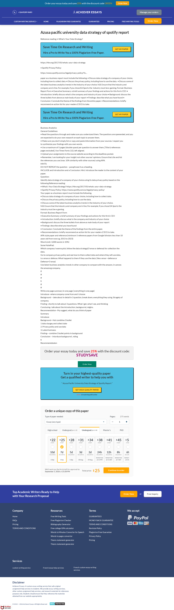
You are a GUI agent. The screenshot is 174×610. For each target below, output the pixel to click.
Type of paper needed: (54, 416)
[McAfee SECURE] (6, 607)
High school (52, 430)
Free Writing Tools (130, 22)
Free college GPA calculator (62, 528)
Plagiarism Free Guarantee (68, 22)
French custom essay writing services (85, 568)
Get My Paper (121, 49)
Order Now (153, 21)
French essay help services (53, 568)
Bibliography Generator (61, 524)
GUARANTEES (94, 22)
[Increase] (126, 421)
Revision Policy (95, 528)
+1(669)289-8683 (25, 12)
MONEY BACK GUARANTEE (101, 520)
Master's (107, 430)
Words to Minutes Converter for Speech (67, 532)
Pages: (113, 416)
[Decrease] (112, 421)
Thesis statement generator (62, 540)
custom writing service (21, 568)
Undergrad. (69, 430)
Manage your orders (149, 12)
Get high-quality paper (87, 390)
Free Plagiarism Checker (61, 520)
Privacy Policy (95, 536)
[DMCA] (57, 604)
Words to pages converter (61, 536)
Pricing (110, 22)
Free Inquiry (152, 494)
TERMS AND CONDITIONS (24, 528)
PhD (121, 430)
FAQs (14, 520)
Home (46, 22)
